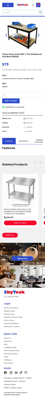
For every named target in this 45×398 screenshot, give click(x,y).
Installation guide (10, 347)
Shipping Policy (9, 311)
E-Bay (6, 357)
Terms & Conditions (11, 308)
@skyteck (22, 258)
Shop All (10, 235)
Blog (5, 344)
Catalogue (7, 360)
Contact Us (8, 341)
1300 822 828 (13, 296)
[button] (8, 5)
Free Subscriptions (11, 354)
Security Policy (9, 314)
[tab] (9, 141)
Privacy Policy (9, 320)
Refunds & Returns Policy (13, 317)
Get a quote (8, 363)
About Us (7, 338)
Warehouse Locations (12, 326)
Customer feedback (11, 323)
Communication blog (11, 350)
